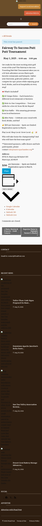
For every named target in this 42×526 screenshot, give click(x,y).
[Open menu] (21, 19)
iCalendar (10, 209)
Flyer (6, 171)
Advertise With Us (32, 13)
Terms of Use (21, 521)
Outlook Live (11, 215)
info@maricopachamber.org (20, 150)
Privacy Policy (34, 521)
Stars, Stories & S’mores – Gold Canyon (11, 231)
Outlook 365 (11, 212)
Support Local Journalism (29, 6)
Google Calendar (13, 207)
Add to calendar (7, 189)
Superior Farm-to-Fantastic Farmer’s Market (30, 232)
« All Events (7, 36)
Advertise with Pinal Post (11, 510)
